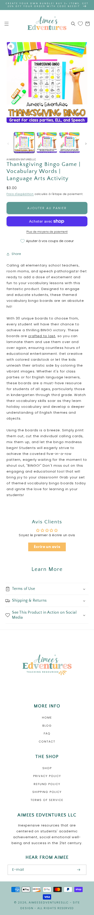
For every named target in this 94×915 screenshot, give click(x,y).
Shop (47, 768)
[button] (6, 24)
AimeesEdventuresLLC (49, 902)
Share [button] (16, 254)
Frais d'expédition (20, 194)
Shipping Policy (47, 792)
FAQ (47, 733)
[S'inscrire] (78, 870)
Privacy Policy (47, 776)
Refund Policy (47, 784)
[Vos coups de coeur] (80, 24)
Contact (47, 741)
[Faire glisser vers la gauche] (8, 144)
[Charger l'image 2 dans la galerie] (47, 142)
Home (47, 717)
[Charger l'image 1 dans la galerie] (24, 142)
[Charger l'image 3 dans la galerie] (69, 142)
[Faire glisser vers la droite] (86, 144)
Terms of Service (47, 800)
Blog (47, 726)
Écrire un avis (47, 546)
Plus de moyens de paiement (47, 232)
